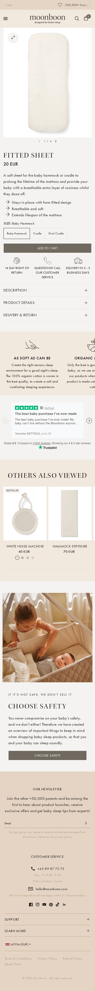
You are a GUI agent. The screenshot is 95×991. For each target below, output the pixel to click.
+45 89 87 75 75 (51, 868)
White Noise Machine (25, 546)
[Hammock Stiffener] (70, 513)
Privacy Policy (47, 958)
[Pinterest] (51, 905)
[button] (47, 755)
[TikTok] (57, 904)
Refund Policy (72, 958)
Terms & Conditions (18, 958)
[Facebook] (31, 904)
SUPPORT (12, 919)
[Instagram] (37, 904)
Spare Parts (13, 964)
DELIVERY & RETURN (20, 314)
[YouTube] (44, 904)
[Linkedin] (64, 904)
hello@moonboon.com (51, 889)
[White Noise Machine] (25, 513)
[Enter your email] (85, 823)
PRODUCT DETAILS (19, 302)
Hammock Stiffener (70, 546)
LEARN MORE (15, 931)
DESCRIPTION (15, 290)
